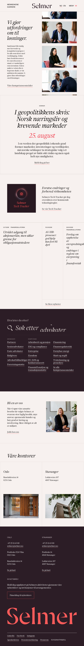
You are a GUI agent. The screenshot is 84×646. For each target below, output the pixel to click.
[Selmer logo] (42, 5)
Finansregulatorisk (62, 346)
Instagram (31, 636)
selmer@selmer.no (15, 546)
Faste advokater (15, 351)
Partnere (11, 342)
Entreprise (33, 351)
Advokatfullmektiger (17, 360)
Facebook (20, 636)
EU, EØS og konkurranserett (36, 361)
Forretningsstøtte (15, 364)
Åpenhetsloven (13, 640)
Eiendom (32, 355)
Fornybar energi (61, 351)
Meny (71, 6)
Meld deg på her (42, 162)
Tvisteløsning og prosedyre (61, 361)
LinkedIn (10, 636)
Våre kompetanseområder (20, 85)
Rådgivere (12, 355)
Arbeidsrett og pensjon (39, 342)
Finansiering (59, 342)
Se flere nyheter (53, 304)
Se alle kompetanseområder (63, 369)
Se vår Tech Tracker (51, 209)
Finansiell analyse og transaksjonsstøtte (38, 369)
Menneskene (13, 4)
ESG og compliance (37, 346)
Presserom (44, 640)
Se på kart (11, 570)
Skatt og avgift (60, 355)
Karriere (11, 7)
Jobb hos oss (13, 432)
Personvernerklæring (29, 640)
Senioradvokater (15, 346)
